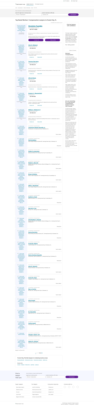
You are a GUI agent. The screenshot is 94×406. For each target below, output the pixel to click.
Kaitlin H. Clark (32, 197)
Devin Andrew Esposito (35, 255)
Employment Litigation (38, 360)
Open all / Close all (72, 50)
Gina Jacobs (31, 300)
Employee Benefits (20, 360)
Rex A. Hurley (32, 289)
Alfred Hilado (32, 78)
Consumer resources (53, 384)
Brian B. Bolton (32, 174)
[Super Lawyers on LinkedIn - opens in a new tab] (78, 387)
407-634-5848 (33, 81)
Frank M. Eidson (33, 243)
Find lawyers (73, 14)
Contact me (36, 40)
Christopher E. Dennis (34, 219)
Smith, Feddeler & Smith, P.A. (33, 27)
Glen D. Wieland (33, 45)
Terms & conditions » (65, 404)
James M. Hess (32, 277)
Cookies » (77, 404)
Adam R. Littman (33, 341)
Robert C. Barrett (33, 163)
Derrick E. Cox (32, 208)
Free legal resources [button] (39, 4)
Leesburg (37, 364)
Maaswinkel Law (31, 94)
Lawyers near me (29, 4)
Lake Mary (32, 364)
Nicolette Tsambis (35, 26)
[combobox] (28, 14)
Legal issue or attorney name (31, 375)
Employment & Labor (29, 360)
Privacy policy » (72, 404)
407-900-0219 (33, 48)
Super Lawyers (19, 384)
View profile (53, 40)
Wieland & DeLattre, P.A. (32, 46)
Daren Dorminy (32, 232)
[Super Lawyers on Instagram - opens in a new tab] (69, 387)
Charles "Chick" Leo (34, 334)
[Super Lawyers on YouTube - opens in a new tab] (73, 387)
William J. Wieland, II (34, 110)
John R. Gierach (32, 266)
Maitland (23, 364)
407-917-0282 (33, 29)
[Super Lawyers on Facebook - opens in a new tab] (65, 387)
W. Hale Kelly (32, 312)
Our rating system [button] (70, 44)
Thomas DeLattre (33, 61)
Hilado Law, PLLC (31, 79)
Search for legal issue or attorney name (23, 12)
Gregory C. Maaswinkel (35, 93)
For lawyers (34, 384)
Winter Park (27, 364)
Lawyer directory (20, 7)
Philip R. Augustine (33, 151)
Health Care (45, 360)
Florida (32, 7)
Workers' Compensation (27, 7)
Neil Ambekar (32, 140)
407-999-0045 (33, 96)
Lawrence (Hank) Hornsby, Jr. (36, 127)
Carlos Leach (32, 323)
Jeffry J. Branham (33, 185)
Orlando (18, 364)
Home (16, 7)
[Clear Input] (40, 14)
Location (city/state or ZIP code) (48, 12)
